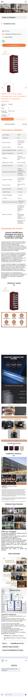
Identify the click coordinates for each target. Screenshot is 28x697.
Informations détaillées (10, 124)
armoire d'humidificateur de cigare (12, 650)
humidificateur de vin (17, 643)
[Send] (26, 694)
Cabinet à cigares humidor (10, 646)
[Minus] (26, 660)
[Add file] (2, 694)
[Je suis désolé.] (3, 41)
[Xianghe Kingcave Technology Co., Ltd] (14, 2)
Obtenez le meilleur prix (9, 119)
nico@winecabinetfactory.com (13, 34)
